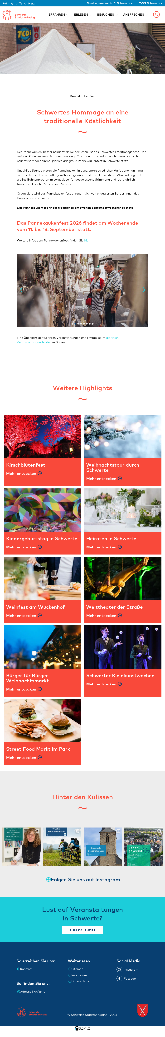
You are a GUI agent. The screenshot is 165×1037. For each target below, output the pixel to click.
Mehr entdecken (21, 473)
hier (87, 240)
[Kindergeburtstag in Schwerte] (42, 510)
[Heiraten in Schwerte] (122, 510)
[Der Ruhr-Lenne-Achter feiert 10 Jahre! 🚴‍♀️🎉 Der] (62, 847)
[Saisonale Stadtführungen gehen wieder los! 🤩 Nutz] (103, 847)
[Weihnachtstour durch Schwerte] (122, 436)
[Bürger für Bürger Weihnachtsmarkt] (42, 647)
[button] (156, 14)
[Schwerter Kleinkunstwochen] (122, 647)
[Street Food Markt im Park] (42, 720)
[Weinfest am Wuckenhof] (42, 578)
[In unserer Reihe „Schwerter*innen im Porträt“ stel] (21, 847)
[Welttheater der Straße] (122, 578)
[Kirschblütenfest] (42, 436)
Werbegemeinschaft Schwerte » (110, 3)
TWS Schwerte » (151, 3)
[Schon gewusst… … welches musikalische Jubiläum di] (143, 847)
